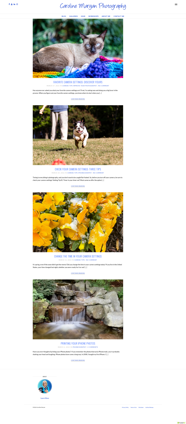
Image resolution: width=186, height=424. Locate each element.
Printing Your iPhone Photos (78, 343)
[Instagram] (17, 4)
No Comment (103, 86)
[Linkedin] (14, 4)
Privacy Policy (125, 407)
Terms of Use (134, 407)
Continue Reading (78, 99)
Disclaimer (141, 407)
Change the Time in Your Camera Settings (78, 256)
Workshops (93, 16)
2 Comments (93, 347)
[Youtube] (11, 4)
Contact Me (119, 16)
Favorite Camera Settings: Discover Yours (77, 82)
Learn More (45, 398)
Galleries (73, 16)
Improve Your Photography (85, 86)
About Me (106, 16)
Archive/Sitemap (149, 407)
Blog (64, 16)
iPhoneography (85, 173)
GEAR (83, 16)
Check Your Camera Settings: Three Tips (78, 169)
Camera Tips (67, 86)
